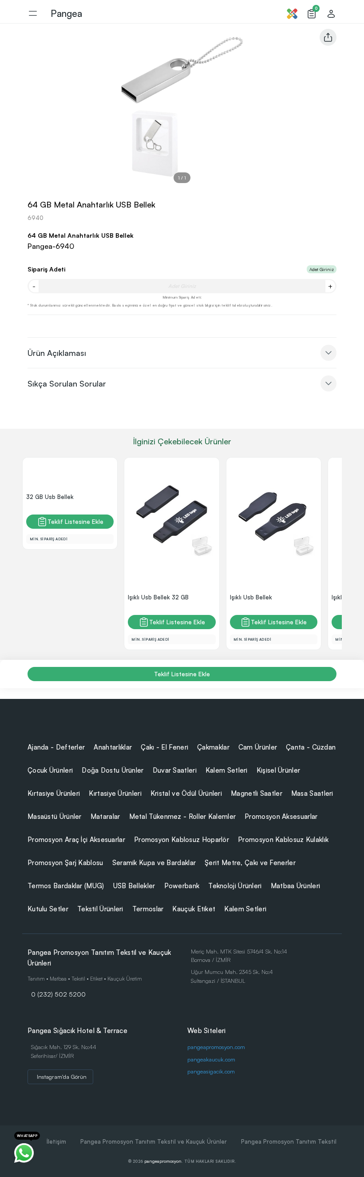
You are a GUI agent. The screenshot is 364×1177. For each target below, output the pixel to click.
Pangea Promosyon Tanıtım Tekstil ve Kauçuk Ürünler (153, 1141)
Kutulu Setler (48, 909)
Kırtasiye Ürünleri (54, 793)
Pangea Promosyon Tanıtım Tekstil (288, 1141)
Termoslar (148, 909)
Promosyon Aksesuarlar (281, 816)
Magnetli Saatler (256, 793)
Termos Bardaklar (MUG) (66, 886)
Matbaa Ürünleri (295, 886)
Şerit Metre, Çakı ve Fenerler (250, 862)
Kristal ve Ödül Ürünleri (186, 793)
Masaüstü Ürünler (55, 816)
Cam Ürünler (257, 747)
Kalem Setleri (227, 770)
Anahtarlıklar (113, 747)
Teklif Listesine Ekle (75, 521)
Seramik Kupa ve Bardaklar (154, 862)
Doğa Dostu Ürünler (112, 770)
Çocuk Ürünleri (50, 770)
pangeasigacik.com (211, 1071)
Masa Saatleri (312, 793)
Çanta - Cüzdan (311, 747)
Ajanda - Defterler (56, 747)
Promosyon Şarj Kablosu (65, 862)
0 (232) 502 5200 (58, 994)
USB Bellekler (134, 886)
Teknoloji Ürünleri (234, 886)
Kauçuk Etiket (193, 909)
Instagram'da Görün (62, 1076)
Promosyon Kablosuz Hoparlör (181, 839)
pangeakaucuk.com (211, 1059)
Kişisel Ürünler (279, 770)
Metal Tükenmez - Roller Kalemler (182, 816)
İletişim (56, 1141)
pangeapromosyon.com (216, 1046)
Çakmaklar (213, 747)
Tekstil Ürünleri (100, 909)
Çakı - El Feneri (164, 747)
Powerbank (182, 886)
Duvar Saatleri (175, 770)
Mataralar (105, 816)
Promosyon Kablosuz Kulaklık (283, 839)
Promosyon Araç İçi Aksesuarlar (76, 839)
